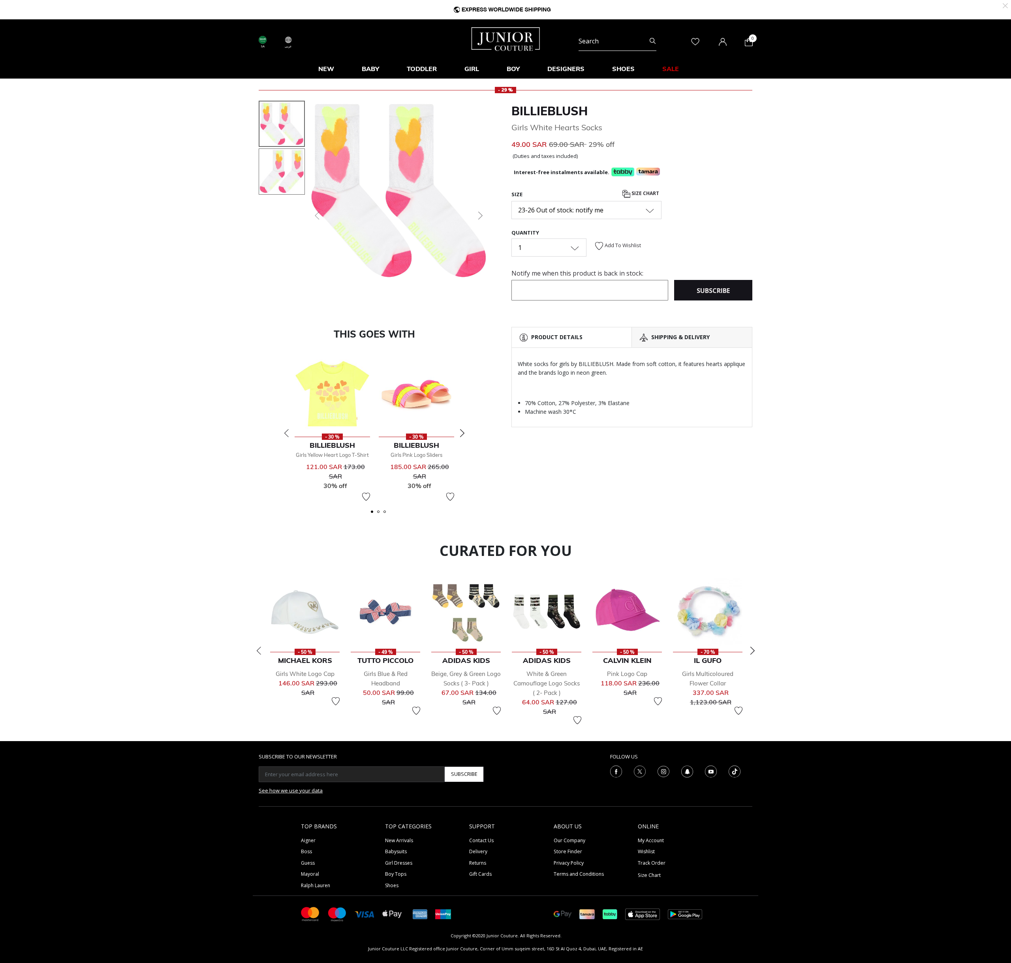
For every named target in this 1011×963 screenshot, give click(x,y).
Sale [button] (670, 69)
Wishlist (646, 851)
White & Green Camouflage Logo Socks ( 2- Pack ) (546, 683)
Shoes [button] (623, 69)
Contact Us (481, 840)
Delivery (478, 851)
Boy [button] (513, 69)
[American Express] (420, 913)
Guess (308, 863)
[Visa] (364, 914)
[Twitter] (640, 770)
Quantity (525, 232)
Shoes (391, 885)
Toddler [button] (422, 69)
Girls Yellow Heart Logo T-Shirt (332, 455)
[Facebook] (616, 770)
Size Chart (644, 193)
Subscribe (464, 773)
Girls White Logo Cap (305, 674)
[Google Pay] (562, 913)
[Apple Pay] (392, 913)
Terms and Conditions (579, 874)
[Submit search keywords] (652, 41)
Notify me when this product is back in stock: (577, 273)
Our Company (569, 840)
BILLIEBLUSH (549, 110)
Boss (306, 851)
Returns (477, 863)
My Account (651, 840)
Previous (286, 433)
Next (462, 433)
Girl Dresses (398, 863)
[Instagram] (663, 770)
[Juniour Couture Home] (506, 38)
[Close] (1005, 5)
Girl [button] (471, 69)
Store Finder (568, 851)
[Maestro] (337, 913)
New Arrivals (399, 840)
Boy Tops (395, 874)
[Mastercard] (310, 913)
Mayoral (310, 874)
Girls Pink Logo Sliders (416, 455)
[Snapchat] (687, 770)
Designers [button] (565, 69)
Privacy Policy (569, 863)
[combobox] (617, 41)
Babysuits (396, 851)
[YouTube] (711, 770)
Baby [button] (370, 69)
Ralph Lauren (315, 885)
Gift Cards (480, 874)
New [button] (326, 69)
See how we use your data (291, 790)
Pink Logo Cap (627, 674)
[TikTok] (734, 770)
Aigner (308, 840)
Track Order (651, 863)
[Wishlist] (366, 497)
